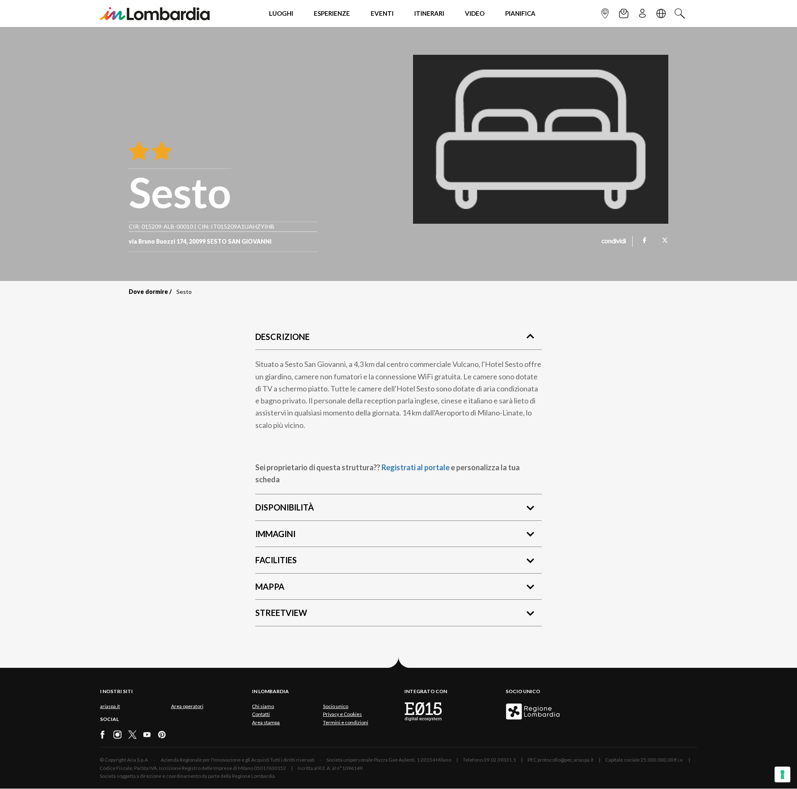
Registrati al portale (415, 467)
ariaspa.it (110, 706)
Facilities (276, 560)
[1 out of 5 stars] (139, 151)
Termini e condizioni (345, 722)
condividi (613, 241)
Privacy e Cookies (342, 714)
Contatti (261, 714)
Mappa (269, 586)
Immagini (275, 534)
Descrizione (282, 337)
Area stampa (266, 722)
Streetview (281, 613)
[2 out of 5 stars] (160, 151)
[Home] (155, 13)
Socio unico (335, 706)
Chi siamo (263, 706)
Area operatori (187, 706)
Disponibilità (284, 507)
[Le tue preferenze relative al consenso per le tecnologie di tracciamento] (782, 774)
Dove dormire (148, 291)
